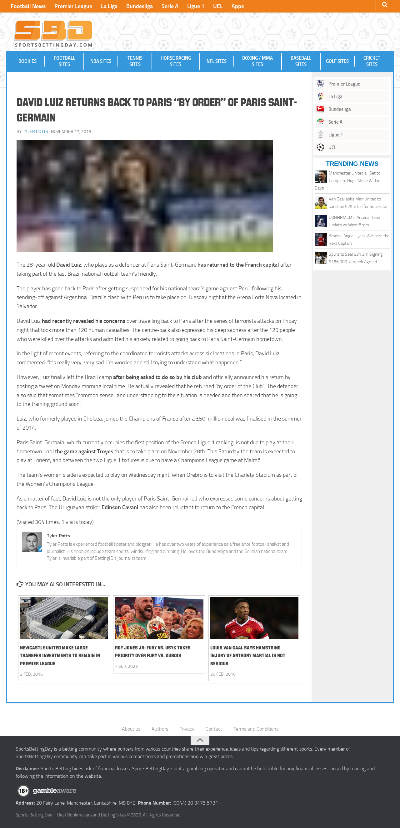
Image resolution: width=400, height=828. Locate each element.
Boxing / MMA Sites (257, 61)
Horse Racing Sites (176, 61)
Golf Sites (337, 61)
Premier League (73, 6)
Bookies (27, 61)
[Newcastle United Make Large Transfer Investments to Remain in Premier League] (64, 618)
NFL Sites (217, 61)
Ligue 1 (195, 6)
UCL (218, 6)
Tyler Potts (35, 131)
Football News (28, 6)
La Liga (109, 6)
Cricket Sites (371, 61)
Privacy (186, 729)
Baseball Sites (301, 61)
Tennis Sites (135, 61)
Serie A (170, 6)
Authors (160, 729)
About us (131, 729)
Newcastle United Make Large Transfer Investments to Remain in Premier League (60, 655)
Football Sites (64, 61)
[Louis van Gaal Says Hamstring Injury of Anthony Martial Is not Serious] (254, 618)
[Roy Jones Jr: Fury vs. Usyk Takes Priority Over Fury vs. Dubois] (159, 618)
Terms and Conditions (255, 729)
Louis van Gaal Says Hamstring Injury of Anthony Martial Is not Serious (247, 655)
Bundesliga (139, 6)
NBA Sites (100, 61)
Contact (214, 729)
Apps (238, 6)
